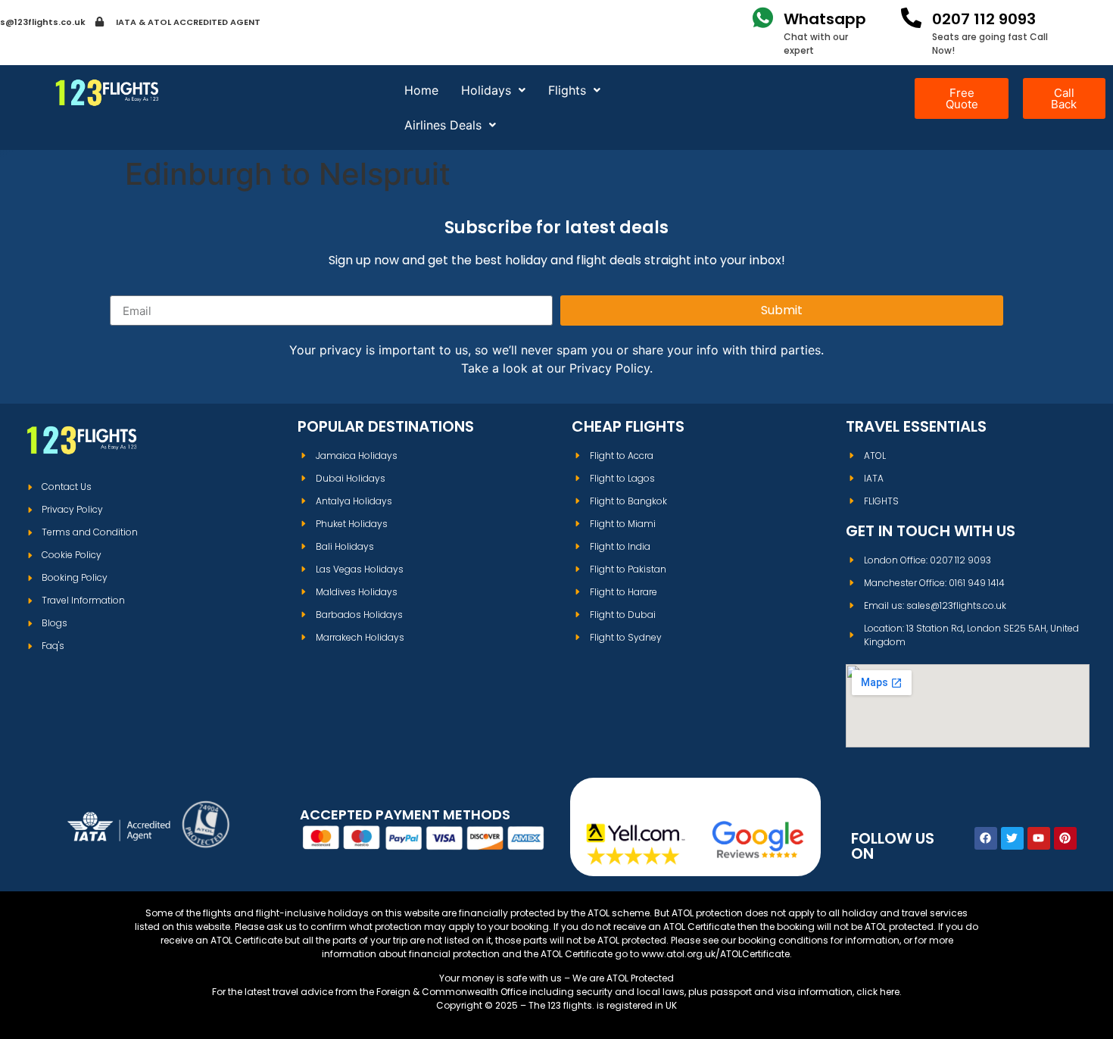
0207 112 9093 (984, 19)
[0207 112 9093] (911, 18)
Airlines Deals (443, 125)
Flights (567, 90)
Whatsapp (825, 19)
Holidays (486, 90)
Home (421, 90)
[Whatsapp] (763, 18)
